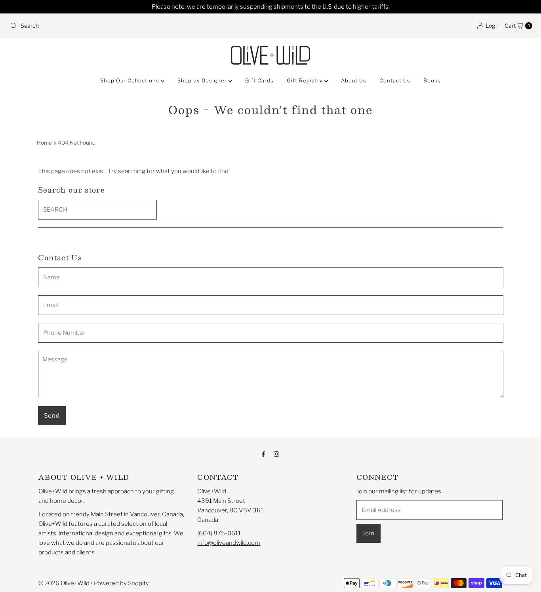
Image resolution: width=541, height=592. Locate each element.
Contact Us (394, 80)
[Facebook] (263, 453)
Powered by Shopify (121, 583)
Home (44, 142)
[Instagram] (276, 453)
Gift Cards (259, 80)
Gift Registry (305, 80)
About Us (353, 80)
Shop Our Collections (130, 80)
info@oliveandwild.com (228, 542)
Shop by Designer (203, 80)
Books (432, 80)
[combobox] (137, 26)
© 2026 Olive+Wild (64, 583)
